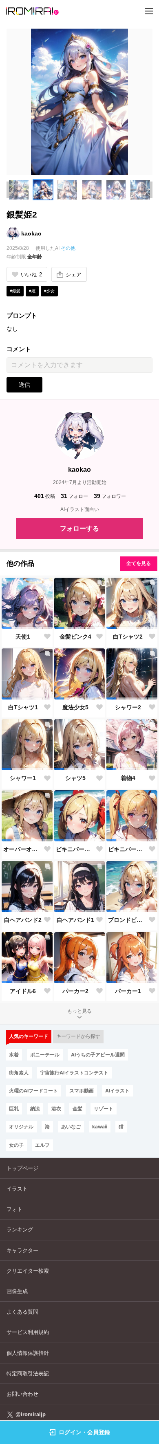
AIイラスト (117, 1090)
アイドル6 (23, 991)
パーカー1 (128, 991)
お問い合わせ (22, 1394)
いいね (31, 274)
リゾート (103, 1108)
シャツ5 (75, 778)
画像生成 (17, 1291)
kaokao (31, 233)
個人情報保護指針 (28, 1353)
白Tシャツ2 (128, 636)
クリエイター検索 (28, 1271)
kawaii (99, 1126)
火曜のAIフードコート (33, 1090)
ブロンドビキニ (128, 920)
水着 (14, 1055)
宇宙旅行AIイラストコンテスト (74, 1073)
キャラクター (22, 1250)
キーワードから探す (78, 1036)
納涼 (35, 1108)
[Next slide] (146, 190)
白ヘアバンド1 (75, 920)
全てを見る (138, 563)
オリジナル (21, 1126)
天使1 (22, 636)
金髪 (77, 1108)
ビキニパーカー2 (75, 849)
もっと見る (79, 1011)
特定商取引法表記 (28, 1373)
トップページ (22, 1168)
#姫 (32, 291)
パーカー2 (75, 991)
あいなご (71, 1126)
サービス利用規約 (28, 1332)
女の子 (16, 1145)
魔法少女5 (75, 707)
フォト (14, 1209)
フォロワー (110, 496)
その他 (68, 248)
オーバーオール (23, 849)
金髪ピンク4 (75, 636)
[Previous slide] (12, 190)
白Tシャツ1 (23, 707)
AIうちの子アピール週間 (98, 1055)
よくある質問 (22, 1312)
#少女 (49, 291)
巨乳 (14, 1108)
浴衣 (56, 1108)
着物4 (128, 778)
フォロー (74, 496)
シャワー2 (128, 707)
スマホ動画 (81, 1090)
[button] (19, 189)
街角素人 (19, 1073)
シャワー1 (23, 778)
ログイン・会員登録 (84, 1432)
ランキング (20, 1230)
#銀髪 (15, 291)
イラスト (17, 1189)
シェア (74, 274)
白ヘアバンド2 (23, 920)
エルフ (42, 1145)
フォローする (79, 528)
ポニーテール (45, 1055)
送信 (24, 384)
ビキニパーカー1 (128, 849)
